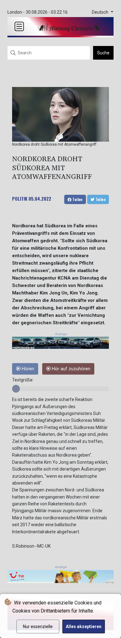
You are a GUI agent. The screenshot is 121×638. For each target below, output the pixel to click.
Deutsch (101, 12)
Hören (27, 368)
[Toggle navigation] (19, 26)
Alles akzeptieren (83, 626)
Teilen (77, 199)
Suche (103, 52)
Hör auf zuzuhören (70, 368)
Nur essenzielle (38, 626)
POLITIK (19, 198)
